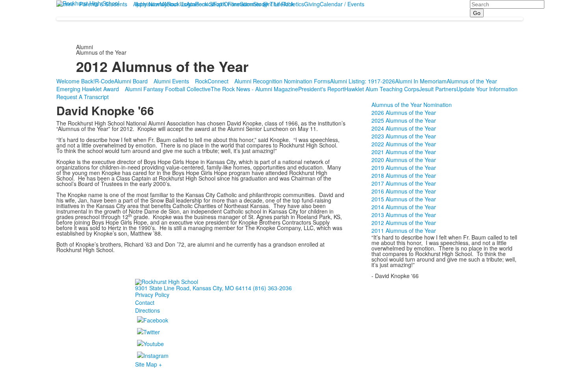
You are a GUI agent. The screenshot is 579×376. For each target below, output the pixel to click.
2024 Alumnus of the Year (403, 128)
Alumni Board (131, 81)
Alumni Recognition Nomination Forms (282, 81)
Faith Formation (233, 4)
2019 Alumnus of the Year (403, 167)
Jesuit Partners (438, 89)
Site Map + (148, 364)
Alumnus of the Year (472, 81)
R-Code (104, 81)
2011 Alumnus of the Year (403, 230)
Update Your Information (487, 89)
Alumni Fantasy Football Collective (168, 89)
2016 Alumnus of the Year (403, 191)
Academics (199, 4)
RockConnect (211, 81)
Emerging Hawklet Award (87, 89)
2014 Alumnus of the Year (403, 207)
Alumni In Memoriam (421, 81)
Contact (144, 302)
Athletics (293, 4)
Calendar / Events (342, 4)
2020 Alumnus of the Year (403, 160)
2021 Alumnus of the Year (403, 152)
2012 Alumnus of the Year (403, 223)
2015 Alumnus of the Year (403, 199)
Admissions (149, 4)
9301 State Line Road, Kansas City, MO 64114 (193, 288)
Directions (147, 310)
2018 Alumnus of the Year (403, 175)
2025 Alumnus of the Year (403, 120)
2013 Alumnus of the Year (403, 215)
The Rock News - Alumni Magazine (254, 89)
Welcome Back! (75, 81)
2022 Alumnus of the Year (403, 144)
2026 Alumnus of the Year (403, 112)
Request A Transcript (82, 97)
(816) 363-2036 (272, 288)
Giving (312, 4)
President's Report (321, 89)
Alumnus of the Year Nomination (411, 105)
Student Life (268, 4)
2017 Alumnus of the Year (403, 183)
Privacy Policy (152, 295)
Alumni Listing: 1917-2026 (362, 81)
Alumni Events (171, 81)
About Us (174, 4)
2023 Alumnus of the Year (403, 136)
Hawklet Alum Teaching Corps (381, 89)
